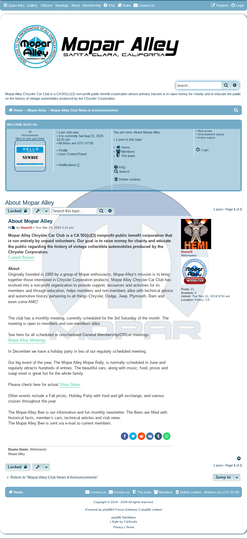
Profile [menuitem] (63, 150)
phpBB (107, 509)
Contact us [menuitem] (122, 492)
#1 (10, 227)
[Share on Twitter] (133, 436)
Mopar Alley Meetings (27, 340)
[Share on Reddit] (141, 436)
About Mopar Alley (29, 202)
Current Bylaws (21, 257)
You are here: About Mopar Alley (137, 132)
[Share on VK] (150, 436)
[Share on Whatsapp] (166, 436)
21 (192, 289)
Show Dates (69, 384)
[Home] (102, 44)
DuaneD (186, 251)
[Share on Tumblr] (158, 436)
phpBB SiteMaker (123, 517)
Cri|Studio (130, 521)
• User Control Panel (71, 154)
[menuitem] (109, 5)
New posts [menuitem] (205, 131)
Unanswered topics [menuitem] (211, 134)
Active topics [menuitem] (206, 137)
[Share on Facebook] (124, 436)
